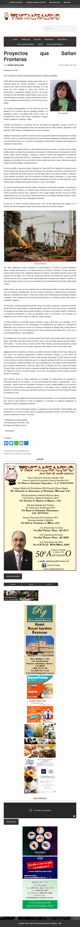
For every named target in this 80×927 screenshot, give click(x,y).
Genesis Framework (44, 923)
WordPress (54, 923)
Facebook (13, 584)
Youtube (30, 584)
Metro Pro (33, 923)
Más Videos (11, 822)
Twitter (49, 584)
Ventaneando (32, 16)
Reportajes (23, 451)
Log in (60, 923)
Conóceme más (12, 576)
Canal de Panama (22, 453)
